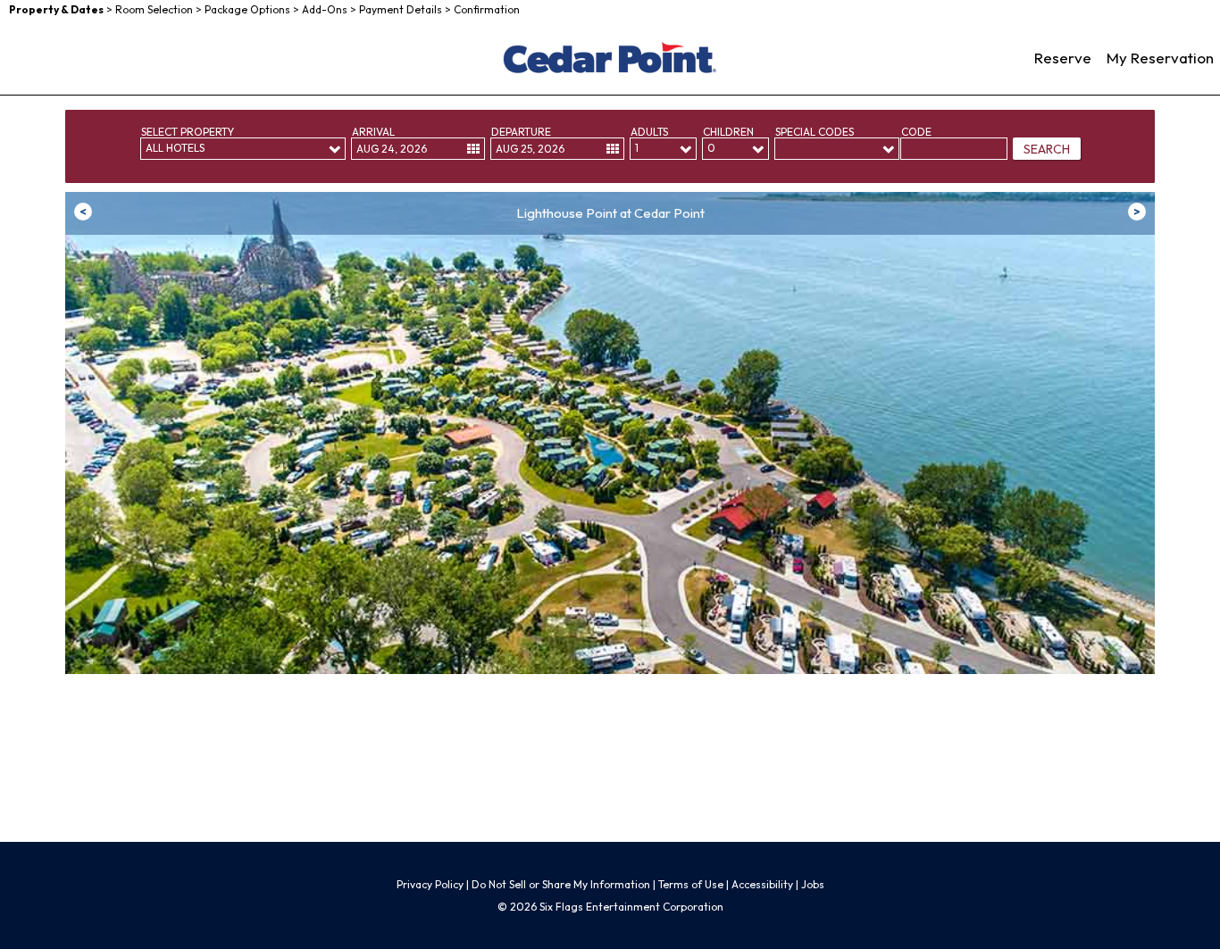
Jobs (812, 884)
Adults (649, 131)
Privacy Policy (430, 884)
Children (728, 131)
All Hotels (175, 147)
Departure (521, 131)
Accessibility (762, 884)
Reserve (1062, 57)
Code (916, 131)
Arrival (373, 131)
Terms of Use (692, 884)
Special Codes (814, 131)
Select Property (187, 131)
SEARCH (1047, 149)
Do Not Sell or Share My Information (561, 884)
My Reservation (1160, 57)
